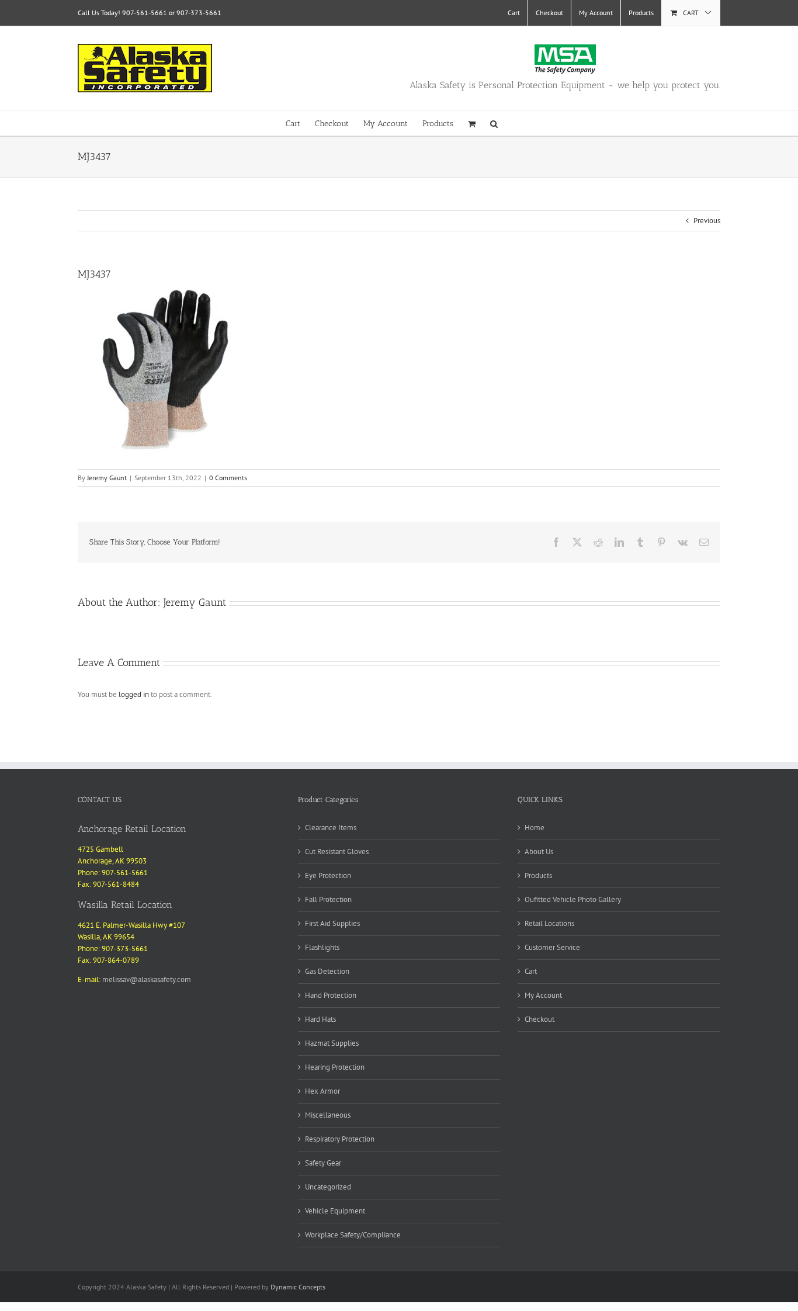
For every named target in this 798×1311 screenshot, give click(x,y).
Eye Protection (328, 875)
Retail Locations (549, 923)
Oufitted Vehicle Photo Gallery (573, 899)
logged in (134, 694)
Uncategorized (328, 1187)
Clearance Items (330, 828)
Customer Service (552, 947)
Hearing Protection (335, 1067)
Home (534, 828)
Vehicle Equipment (335, 1211)
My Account (543, 995)
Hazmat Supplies (332, 1043)
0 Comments (228, 477)
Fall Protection (328, 899)
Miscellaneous (328, 1115)
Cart (531, 971)
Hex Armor (322, 1091)
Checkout (539, 1019)
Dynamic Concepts (297, 1286)
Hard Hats (320, 1019)
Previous (706, 221)
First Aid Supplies (332, 923)
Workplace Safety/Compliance (353, 1235)
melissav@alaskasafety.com (146, 979)
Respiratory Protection (339, 1139)
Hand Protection (330, 995)
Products (538, 875)
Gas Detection (327, 971)
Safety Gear (323, 1163)
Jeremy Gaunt (107, 477)
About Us (539, 851)
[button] (494, 123)
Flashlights (322, 947)
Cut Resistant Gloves (337, 851)
